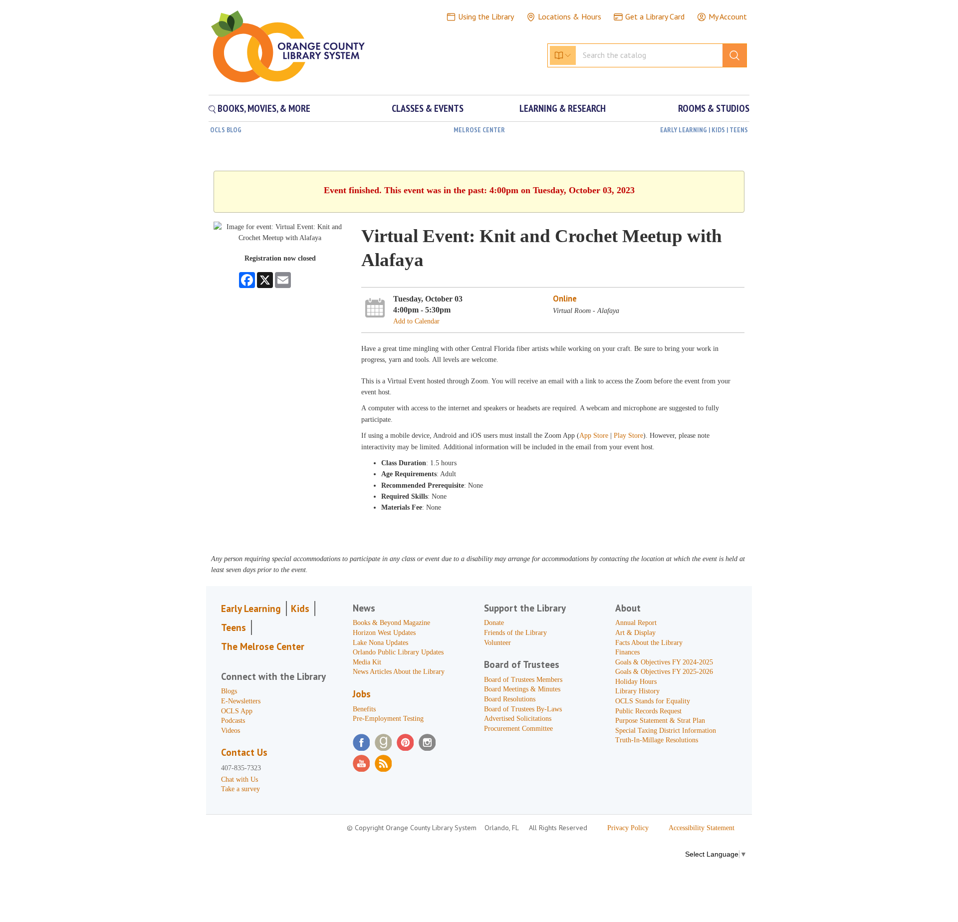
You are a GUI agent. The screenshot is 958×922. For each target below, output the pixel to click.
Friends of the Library (515, 632)
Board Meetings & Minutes (522, 689)
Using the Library (486, 16)
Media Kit (367, 662)
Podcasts (233, 720)
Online (565, 298)
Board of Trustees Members (523, 679)
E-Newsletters (240, 701)
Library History (637, 691)
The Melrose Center (262, 646)
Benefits (364, 709)
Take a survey (240, 789)
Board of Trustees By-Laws (523, 709)
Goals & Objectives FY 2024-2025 (664, 662)
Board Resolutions (509, 699)
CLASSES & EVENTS (428, 108)
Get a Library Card (655, 16)
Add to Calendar (416, 321)
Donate (494, 622)
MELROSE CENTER (479, 129)
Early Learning (251, 609)
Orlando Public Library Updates (398, 652)
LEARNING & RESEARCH (562, 108)
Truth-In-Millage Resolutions (656, 740)
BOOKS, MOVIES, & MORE (263, 108)
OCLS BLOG (225, 129)
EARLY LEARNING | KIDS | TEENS (704, 129)
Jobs (362, 694)
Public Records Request (648, 711)
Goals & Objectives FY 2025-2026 (664, 671)
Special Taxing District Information (665, 730)
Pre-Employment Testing (388, 718)
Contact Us (244, 752)
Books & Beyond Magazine (391, 622)
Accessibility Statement (701, 828)
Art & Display (635, 632)
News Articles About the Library (399, 671)
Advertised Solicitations (517, 718)
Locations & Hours (569, 16)
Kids (300, 609)
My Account (728, 16)
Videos (230, 730)
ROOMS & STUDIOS (713, 108)
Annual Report (636, 622)
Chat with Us (239, 779)
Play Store (628, 435)
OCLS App (236, 711)
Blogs (229, 691)
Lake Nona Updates (380, 642)
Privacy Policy (628, 828)
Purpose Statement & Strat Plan (660, 720)
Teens (233, 627)
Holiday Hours (636, 681)
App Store (593, 435)
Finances (627, 652)
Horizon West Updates (384, 632)
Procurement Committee (518, 728)
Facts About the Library (649, 642)
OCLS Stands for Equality (652, 701)
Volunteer (497, 642)
